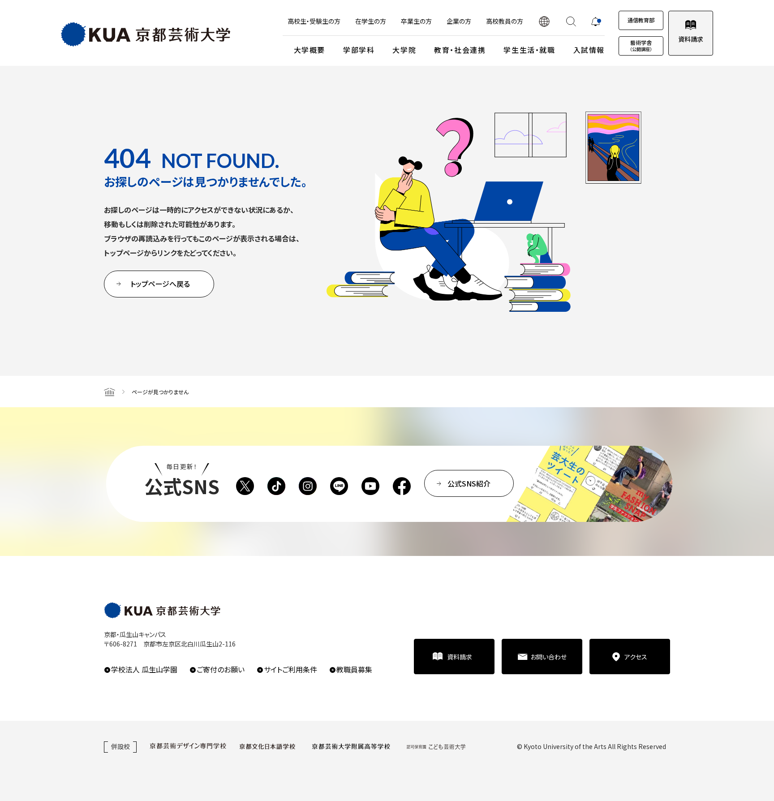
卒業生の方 (416, 21)
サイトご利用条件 (290, 669)
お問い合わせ (548, 656)
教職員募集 (354, 669)
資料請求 (690, 38)
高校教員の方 (504, 21)
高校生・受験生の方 (314, 21)
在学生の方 (370, 21)
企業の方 (459, 21)
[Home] (109, 391)
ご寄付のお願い (221, 669)
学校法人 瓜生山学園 (144, 669)
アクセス (635, 656)
